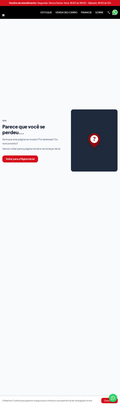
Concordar (109, 400)
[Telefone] (108, 12)
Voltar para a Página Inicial (20, 158)
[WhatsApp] (113, 398)
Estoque (46, 12)
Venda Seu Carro (66, 12)
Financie (86, 12)
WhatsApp (115, 12)
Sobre (99, 12)
